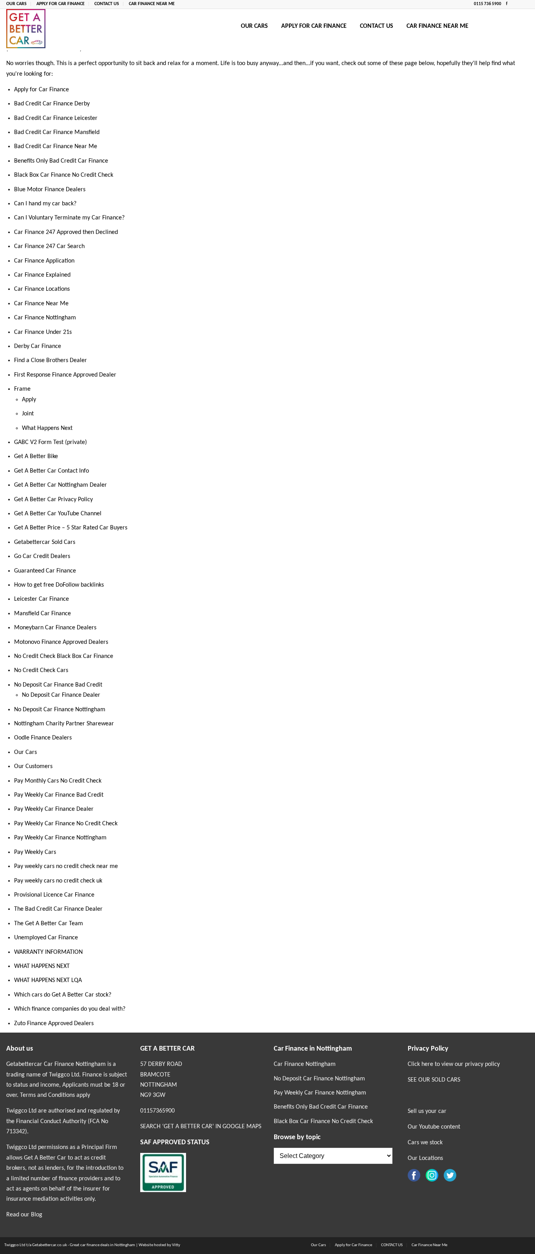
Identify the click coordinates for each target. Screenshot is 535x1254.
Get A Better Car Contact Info (51, 471)
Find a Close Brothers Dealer (50, 360)
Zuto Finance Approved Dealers (54, 1023)
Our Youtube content (434, 1127)
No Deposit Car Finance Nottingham (59, 710)
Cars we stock (425, 1143)
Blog (36, 1215)
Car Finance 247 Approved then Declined (66, 232)
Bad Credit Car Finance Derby (52, 104)
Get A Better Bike (36, 456)
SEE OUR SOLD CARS (434, 1080)
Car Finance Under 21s (43, 332)
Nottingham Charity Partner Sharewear (64, 724)
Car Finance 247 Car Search (49, 246)
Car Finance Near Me (152, 4)
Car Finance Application (44, 261)
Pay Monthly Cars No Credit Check (57, 781)
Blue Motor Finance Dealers (49, 190)
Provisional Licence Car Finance (54, 895)
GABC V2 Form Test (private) (50, 442)
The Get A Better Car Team (48, 924)
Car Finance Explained (42, 275)
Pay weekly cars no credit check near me (66, 866)
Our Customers (33, 766)
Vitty (176, 1245)
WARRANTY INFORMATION (48, 952)
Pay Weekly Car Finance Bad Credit (58, 795)
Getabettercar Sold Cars (44, 542)
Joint (28, 414)
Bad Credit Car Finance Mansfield (56, 132)
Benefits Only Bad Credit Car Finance (61, 161)
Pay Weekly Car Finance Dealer (54, 809)
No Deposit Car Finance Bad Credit (58, 685)
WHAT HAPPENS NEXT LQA (48, 980)
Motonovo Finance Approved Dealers (61, 642)
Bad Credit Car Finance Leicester (56, 118)
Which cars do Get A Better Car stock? (62, 995)
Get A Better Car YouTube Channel (57, 514)
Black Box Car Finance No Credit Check (63, 175)
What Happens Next (47, 428)
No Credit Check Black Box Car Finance (63, 656)
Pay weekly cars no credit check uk (58, 881)
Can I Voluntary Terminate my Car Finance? (69, 218)
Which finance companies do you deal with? (69, 1009)
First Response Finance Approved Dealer (65, 375)
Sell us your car (427, 1111)
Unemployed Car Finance (46, 938)
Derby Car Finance (37, 346)
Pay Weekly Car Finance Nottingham (60, 838)
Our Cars (16, 4)
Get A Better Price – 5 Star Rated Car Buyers (70, 528)
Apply (29, 400)
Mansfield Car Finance (42, 614)
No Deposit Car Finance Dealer (61, 695)
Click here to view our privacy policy (454, 1064)
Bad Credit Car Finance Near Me (55, 146)
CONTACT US (106, 4)
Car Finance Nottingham (45, 318)
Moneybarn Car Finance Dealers (55, 628)
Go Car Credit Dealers (42, 556)
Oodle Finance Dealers (43, 738)
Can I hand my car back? (45, 204)
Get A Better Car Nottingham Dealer (60, 485)
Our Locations (425, 1158)
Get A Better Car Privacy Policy (53, 500)
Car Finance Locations (42, 289)
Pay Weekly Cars (35, 852)
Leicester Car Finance (41, 599)
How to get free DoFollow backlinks (59, 585)
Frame (22, 389)
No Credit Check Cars (41, 670)
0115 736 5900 (488, 4)
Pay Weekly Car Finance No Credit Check (65, 824)
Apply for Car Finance (60, 4)
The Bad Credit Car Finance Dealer (58, 909)
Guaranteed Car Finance (45, 571)
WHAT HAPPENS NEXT (42, 966)
